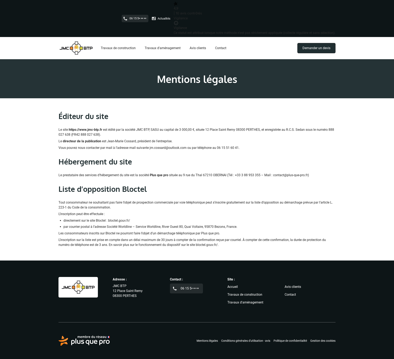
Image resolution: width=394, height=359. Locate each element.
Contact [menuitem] (220, 48)
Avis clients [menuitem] (198, 48)
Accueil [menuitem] (232, 287)
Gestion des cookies (323, 340)
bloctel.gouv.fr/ (119, 220)
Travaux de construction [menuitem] (118, 48)
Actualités (164, 18)
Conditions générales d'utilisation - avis (245, 340)
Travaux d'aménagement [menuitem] (163, 48)
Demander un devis (316, 48)
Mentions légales (207, 340)
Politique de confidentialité (290, 340)
